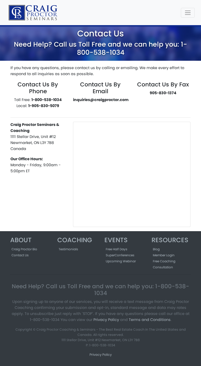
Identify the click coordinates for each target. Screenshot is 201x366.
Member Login (164, 255)
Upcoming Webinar (121, 261)
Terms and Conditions (150, 319)
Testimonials (68, 249)
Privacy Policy (106, 319)
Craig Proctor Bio (24, 249)
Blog (156, 249)
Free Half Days (116, 249)
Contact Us (20, 255)
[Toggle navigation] (188, 13)
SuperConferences (120, 255)
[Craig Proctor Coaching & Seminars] (33, 12)
